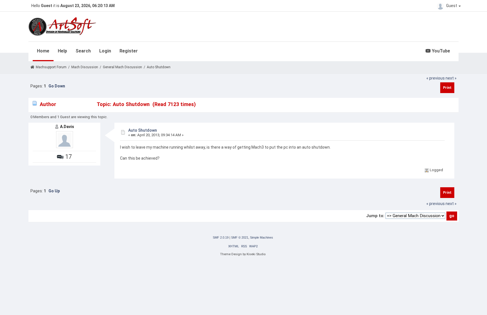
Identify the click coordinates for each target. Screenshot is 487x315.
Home (43, 51)
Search (83, 51)
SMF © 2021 (239, 237)
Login (105, 51)
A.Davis (67, 126)
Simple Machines (261, 237)
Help (62, 51)
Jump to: (375, 215)
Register (128, 51)
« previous (435, 78)
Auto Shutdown (142, 130)
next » (451, 78)
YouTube (440, 51)
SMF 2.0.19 (221, 237)
